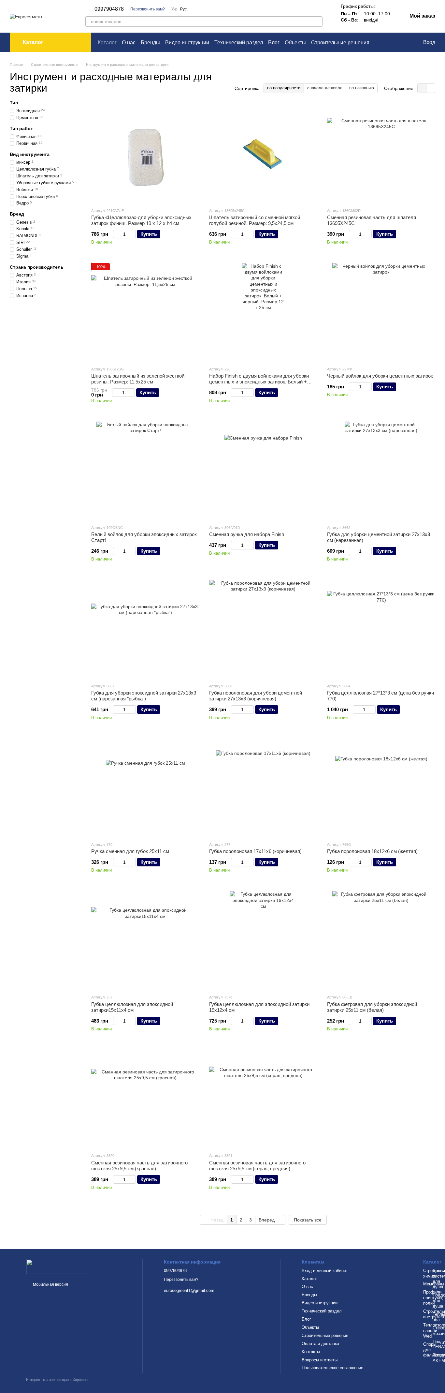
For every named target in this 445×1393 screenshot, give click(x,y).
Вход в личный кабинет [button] (325, 1270)
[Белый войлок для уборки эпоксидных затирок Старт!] (145, 470)
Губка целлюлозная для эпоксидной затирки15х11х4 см (132, 1007)
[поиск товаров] (317, 21)
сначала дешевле (324, 87)
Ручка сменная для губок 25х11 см (130, 851)
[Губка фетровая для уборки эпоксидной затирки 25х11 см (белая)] (381, 940)
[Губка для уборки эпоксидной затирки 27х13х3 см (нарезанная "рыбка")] (145, 629)
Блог (274, 42)
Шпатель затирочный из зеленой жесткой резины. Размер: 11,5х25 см (137, 378)
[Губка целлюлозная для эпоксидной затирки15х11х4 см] (145, 940)
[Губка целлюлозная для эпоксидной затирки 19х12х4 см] (263, 940)
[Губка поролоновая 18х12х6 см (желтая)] (381, 787)
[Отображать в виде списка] (430, 88)
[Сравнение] (391, 42)
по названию (361, 87)
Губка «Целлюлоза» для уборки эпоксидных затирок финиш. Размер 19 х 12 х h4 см (141, 220)
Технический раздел (238, 42)
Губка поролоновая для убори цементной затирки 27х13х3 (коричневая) (255, 695)
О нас (129, 42)
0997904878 (109, 9)
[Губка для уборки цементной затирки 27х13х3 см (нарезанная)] (381, 470)
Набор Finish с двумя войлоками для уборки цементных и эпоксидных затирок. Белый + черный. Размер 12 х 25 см (259, 381)
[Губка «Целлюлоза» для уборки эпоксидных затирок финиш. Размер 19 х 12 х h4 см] (145, 153)
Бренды (150, 42)
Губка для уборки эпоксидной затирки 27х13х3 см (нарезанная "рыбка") (143, 695)
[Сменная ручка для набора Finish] (263, 470)
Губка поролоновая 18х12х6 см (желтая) (372, 851)
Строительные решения (340, 42)
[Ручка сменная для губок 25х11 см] (145, 787)
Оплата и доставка (320, 1343)
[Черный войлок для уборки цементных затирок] (381, 312)
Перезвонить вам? (147, 9)
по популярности (283, 87)
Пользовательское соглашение (332, 1367)
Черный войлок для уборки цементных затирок (380, 376)
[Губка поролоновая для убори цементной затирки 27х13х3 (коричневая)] (263, 629)
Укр (174, 9)
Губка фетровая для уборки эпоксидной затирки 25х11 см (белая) (372, 1007)
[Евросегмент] (58, 1266)
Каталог (107, 42)
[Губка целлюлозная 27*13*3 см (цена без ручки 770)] (381, 629)
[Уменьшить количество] (116, 234)
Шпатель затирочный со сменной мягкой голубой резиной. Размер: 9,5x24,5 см (254, 220)
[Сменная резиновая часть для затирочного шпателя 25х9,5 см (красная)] (145, 1098)
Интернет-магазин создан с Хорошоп (57, 1380)
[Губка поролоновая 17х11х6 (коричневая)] (263, 787)
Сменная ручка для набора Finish (246, 534)
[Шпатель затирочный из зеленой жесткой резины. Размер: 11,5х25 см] (145, 312)
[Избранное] (404, 42)
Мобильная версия (50, 1284)
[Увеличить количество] (133, 234)
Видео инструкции (187, 42)
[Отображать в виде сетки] (422, 88)
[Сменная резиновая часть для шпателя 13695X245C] (381, 153)
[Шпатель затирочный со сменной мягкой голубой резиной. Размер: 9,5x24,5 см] (263, 153)
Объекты (295, 42)
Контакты (311, 1351)
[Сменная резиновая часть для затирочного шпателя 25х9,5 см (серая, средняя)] (263, 1098)
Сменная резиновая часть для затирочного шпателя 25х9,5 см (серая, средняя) (257, 1165)
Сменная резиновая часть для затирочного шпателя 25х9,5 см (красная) (139, 1165)
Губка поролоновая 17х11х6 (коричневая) (255, 851)
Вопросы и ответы (319, 1359)
